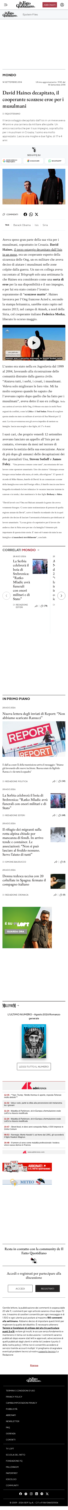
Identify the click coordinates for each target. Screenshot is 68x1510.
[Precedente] (6, 596)
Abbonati (50, 4)
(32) (63, 781)
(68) (63, 815)
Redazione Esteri (20, 606)
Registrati (47, 1288)
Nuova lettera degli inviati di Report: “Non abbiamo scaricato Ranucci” (33, 715)
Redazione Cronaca (15, 895)
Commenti (12, 214)
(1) (64, 862)
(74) (45, 606)
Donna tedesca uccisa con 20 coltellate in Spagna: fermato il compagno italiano (24, 880)
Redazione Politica (14, 781)
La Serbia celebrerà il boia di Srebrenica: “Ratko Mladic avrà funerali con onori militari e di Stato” (21, 580)
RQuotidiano (11, 113)
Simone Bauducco (14, 862)
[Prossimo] (61, 596)
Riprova (34, 1365)
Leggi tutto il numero (34, 1066)
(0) (64, 895)
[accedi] (62, 5)
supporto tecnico (47, 1351)
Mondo (9, 75)
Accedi (20, 1288)
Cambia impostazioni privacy (21, 1402)
